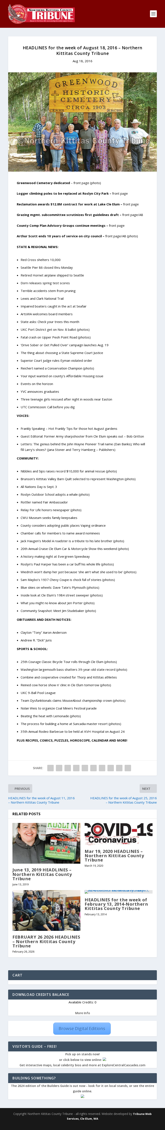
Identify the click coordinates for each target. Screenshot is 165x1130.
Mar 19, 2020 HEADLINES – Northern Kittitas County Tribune (114, 855)
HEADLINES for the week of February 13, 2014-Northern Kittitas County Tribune (116, 904)
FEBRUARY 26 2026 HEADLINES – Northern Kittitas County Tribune (46, 941)
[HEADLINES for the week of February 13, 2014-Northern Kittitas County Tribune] (119, 892)
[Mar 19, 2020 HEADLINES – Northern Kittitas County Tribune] (119, 834)
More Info (82, 1013)
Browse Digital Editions (82, 1028)
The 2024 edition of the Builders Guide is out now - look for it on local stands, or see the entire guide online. (82, 1088)
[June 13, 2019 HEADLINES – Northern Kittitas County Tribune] (46, 843)
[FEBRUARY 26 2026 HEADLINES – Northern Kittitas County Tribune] (46, 910)
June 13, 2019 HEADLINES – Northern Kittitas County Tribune (42, 874)
